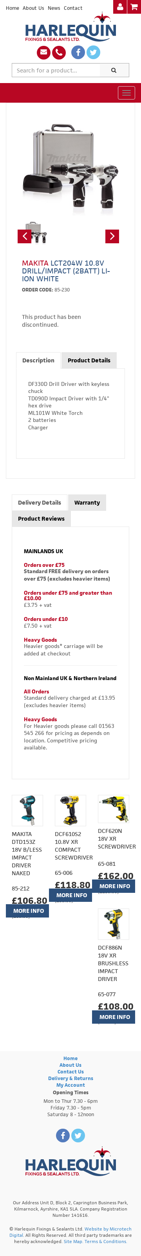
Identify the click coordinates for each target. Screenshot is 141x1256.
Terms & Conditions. (106, 1241)
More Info (28, 910)
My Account (70, 1085)
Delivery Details (39, 502)
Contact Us (71, 1071)
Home (12, 8)
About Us (33, 8)
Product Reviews (41, 518)
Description (38, 360)
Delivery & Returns (70, 1078)
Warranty (87, 502)
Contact (73, 8)
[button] (24, 236)
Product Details (89, 360)
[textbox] (56, 70)
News (54, 8)
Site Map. (73, 1241)
